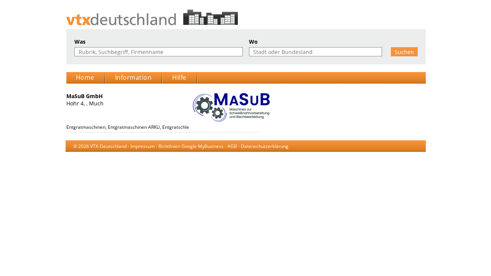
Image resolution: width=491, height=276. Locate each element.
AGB (232, 146)
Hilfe (179, 77)
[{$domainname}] (246, 17)
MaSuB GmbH (84, 96)
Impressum (142, 146)
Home (85, 77)
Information (133, 77)
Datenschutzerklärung (264, 146)
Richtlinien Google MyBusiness (191, 146)
